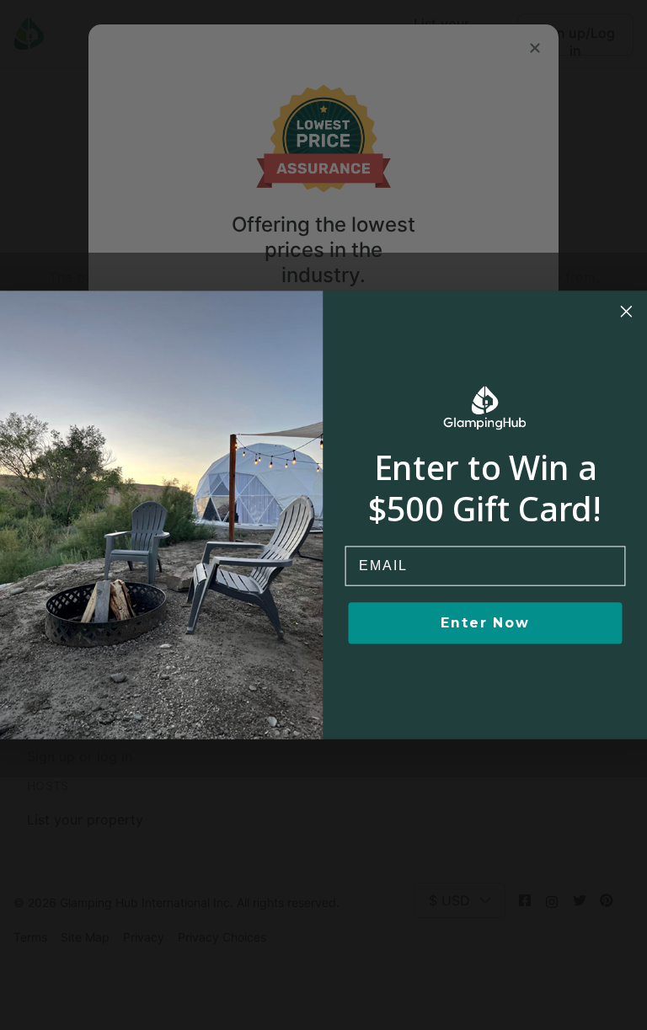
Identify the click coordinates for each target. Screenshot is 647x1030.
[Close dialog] (626, 311)
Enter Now (485, 623)
